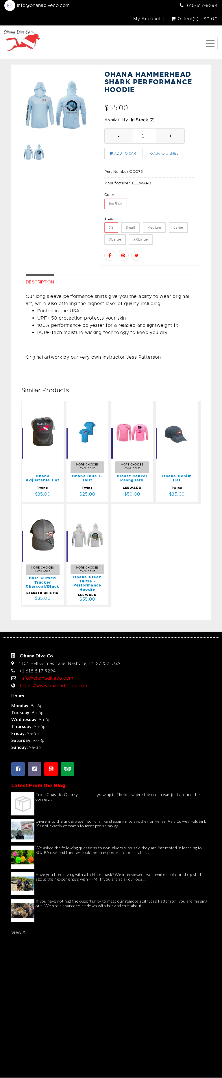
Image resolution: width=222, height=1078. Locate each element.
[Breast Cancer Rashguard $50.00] (136, 405)
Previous (26, 125)
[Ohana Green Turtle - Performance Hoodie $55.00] (94, 508)
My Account (147, 19)
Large (178, 227)
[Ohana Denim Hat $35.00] (176, 405)
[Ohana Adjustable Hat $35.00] (46, 405)
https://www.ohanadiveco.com (54, 686)
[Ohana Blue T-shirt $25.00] (87, 405)
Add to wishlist (165, 153)
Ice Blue (116, 203)
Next (86, 125)
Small (130, 227)
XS (111, 227)
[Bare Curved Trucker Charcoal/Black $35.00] (53, 508)
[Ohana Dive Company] (21, 40)
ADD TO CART (125, 153)
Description (40, 282)
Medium (154, 227)
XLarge (115, 239)
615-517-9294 (202, 5)
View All (19, 932)
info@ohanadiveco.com (43, 5)
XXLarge (140, 239)
